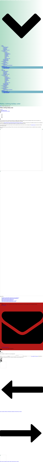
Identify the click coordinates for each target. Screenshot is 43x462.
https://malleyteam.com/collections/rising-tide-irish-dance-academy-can (13, 122)
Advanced (6, 55)
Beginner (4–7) (7, 53)
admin (2, 109)
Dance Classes (4, 50)
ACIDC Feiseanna (5, 87)
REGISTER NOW (4, 66)
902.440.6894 (4, 305)
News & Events (4, 61)
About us (3, 46)
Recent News (5, 62)
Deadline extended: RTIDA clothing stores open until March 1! (10, 298)
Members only (4, 63)
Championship (7, 56)
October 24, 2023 (4, 110)
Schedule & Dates (5, 60)
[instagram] (1, 349)
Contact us (3, 90)
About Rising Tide (5, 71)
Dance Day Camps (7, 58)
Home (2, 45)
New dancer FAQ (5, 59)
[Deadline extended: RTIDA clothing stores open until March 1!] (10, 297)
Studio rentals (5, 49)
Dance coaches (5, 47)
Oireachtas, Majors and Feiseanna (7, 65)
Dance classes (5, 51)
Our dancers (5, 48)
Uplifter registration (6, 68)
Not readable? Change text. (34, 356)
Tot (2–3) (6, 52)
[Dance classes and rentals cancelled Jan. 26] (8, 299)
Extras (6, 57)
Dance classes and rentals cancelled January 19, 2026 (9, 301)
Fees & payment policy (6, 67)
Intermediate (6, 54)
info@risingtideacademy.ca (5, 347)
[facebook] (0, 349)
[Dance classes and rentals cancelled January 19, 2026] (9, 300)
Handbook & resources (6, 74)
